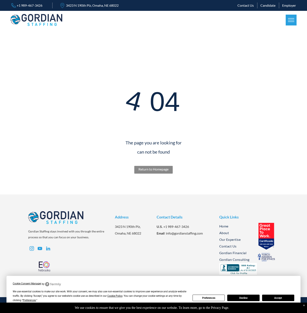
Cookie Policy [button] (114, 295)
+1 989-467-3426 (29, 5)
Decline (243, 298)
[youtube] (39, 249)
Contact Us (245, 5)
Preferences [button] (29, 300)
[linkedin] (279, 20)
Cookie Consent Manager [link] (27, 283)
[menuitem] (236, 226)
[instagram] (270, 20)
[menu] (291, 20)
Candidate (267, 5)
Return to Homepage (153, 169)
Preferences (208, 298)
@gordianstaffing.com (187, 233)
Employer (289, 5)
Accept (278, 298)
